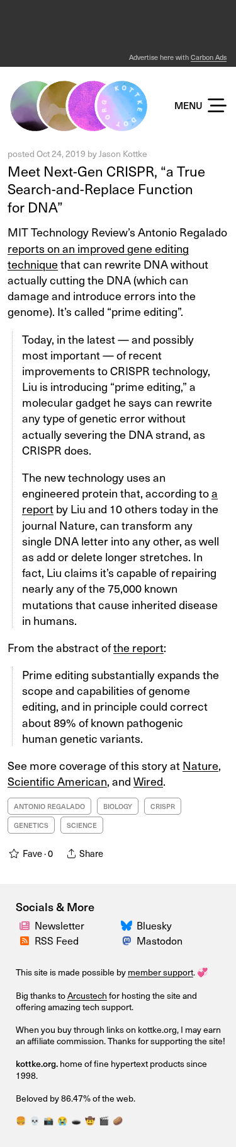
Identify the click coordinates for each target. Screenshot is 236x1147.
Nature (200, 765)
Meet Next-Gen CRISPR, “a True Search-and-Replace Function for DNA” (106, 188)
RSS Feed (57, 940)
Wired (148, 780)
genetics (31, 825)
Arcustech (87, 995)
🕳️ (76, 1120)
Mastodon (160, 940)
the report (138, 647)
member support (160, 972)
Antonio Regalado (49, 806)
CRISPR (162, 806)
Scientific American (57, 780)
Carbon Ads (209, 57)
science (82, 825)
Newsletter (59, 925)
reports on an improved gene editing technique (98, 256)
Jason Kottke (123, 153)
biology (117, 806)
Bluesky (154, 925)
